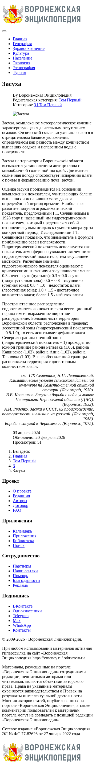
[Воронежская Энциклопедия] (41, 25)
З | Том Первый (48, 105)
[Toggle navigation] (4, 31)
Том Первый (70, 100)
